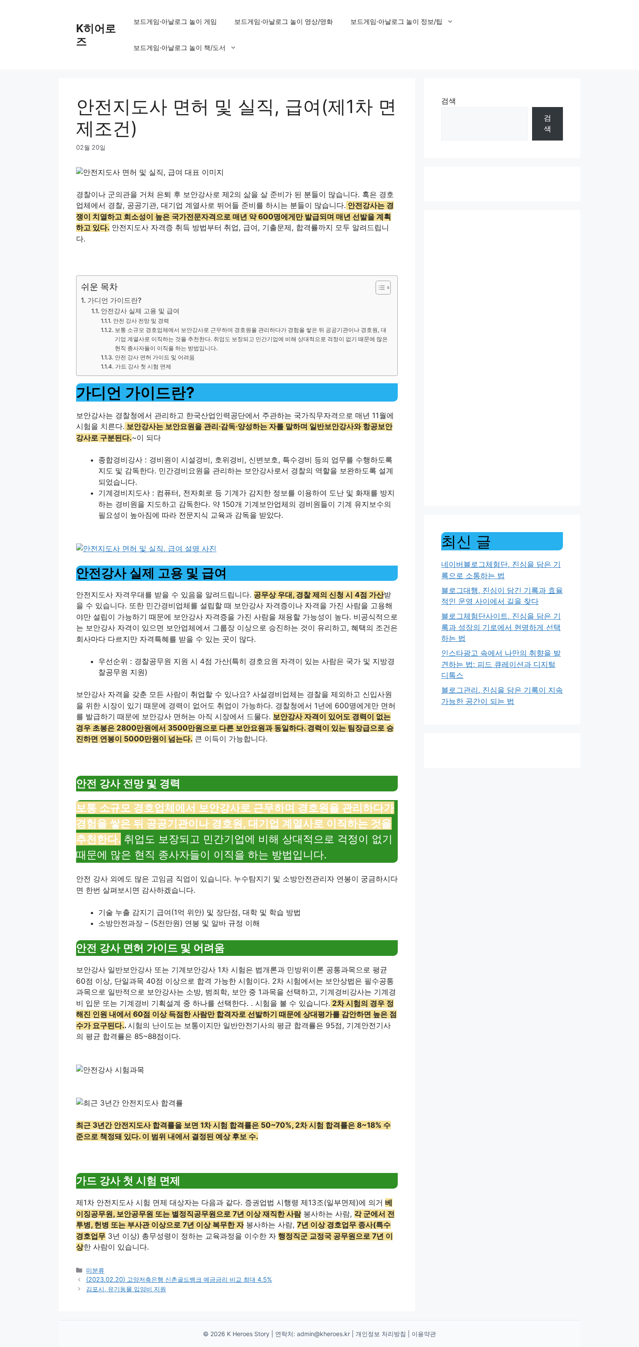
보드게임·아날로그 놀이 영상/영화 (283, 21)
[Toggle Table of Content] (379, 287)
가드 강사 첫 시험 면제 (143, 366)
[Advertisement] (502, 358)
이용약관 (424, 1333)
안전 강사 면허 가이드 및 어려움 (155, 357)
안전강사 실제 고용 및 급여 (140, 311)
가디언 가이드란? (114, 300)
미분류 (95, 1270)
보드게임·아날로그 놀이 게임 (175, 21)
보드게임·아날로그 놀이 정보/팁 (396, 21)
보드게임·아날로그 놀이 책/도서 (179, 48)
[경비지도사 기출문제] (146, 548)
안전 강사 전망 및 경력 (141, 320)
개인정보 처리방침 (381, 1333)
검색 (448, 101)
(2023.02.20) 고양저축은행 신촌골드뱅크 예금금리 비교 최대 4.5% (179, 1279)
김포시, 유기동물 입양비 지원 (126, 1289)
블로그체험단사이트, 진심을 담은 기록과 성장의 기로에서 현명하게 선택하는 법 (501, 627)
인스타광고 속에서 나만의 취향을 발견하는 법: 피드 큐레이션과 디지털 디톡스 (501, 664)
